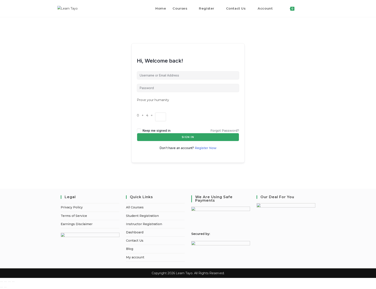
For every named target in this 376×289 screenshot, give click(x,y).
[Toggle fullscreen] (5, 281)
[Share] (9, 281)
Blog (129, 249)
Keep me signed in (157, 130)
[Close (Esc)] (13, 281)
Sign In (188, 137)
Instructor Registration (144, 224)
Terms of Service (74, 216)
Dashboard (134, 232)
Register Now (206, 148)
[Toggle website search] (302, 8)
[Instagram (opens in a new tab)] (317, 8)
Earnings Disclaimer (76, 224)
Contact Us (134, 240)
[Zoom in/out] (1, 281)
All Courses (135, 207)
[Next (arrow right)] (5, 287)
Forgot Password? (224, 131)
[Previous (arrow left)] (1, 287)
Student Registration (142, 216)
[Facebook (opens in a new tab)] (311, 8)
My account (135, 257)
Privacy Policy (72, 207)
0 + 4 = (146, 115)
